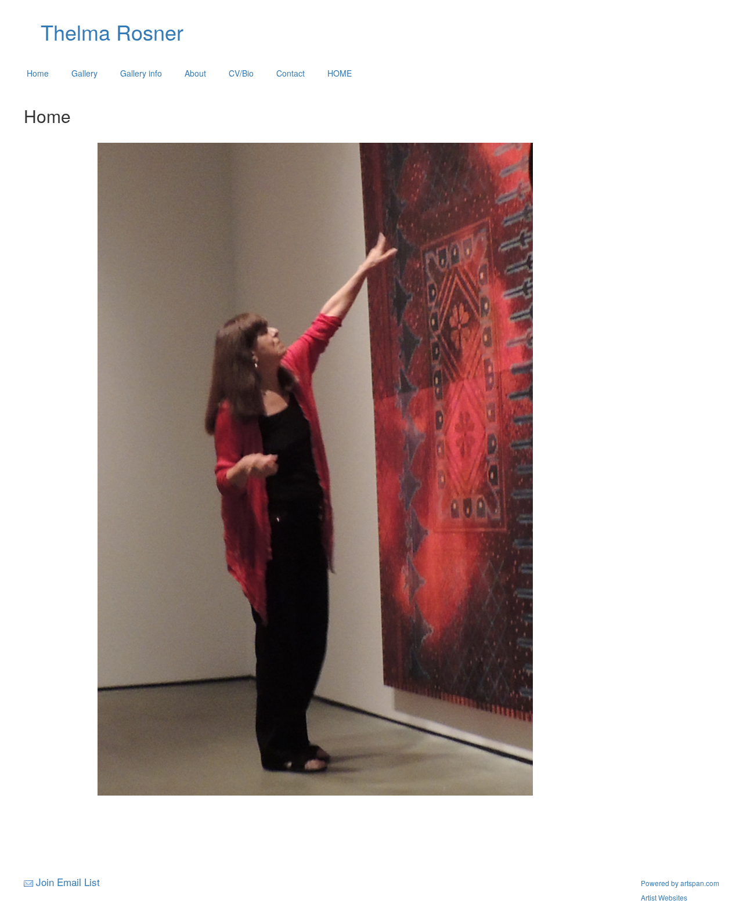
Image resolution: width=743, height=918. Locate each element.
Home (38, 73)
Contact (290, 73)
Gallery (84, 73)
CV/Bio (241, 73)
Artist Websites (664, 897)
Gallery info (141, 73)
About (195, 73)
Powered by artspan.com (680, 883)
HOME (339, 73)
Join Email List (68, 881)
